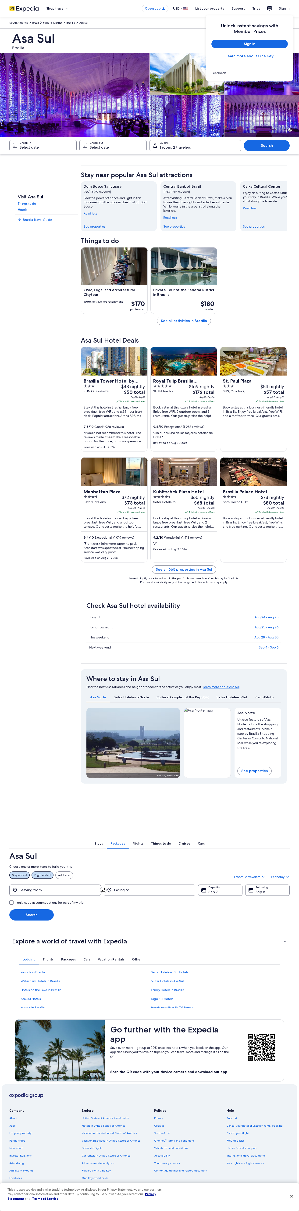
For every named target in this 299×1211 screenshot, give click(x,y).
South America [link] (18, 23)
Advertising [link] (16, 1163)
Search (267, 145)
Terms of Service (45, 1198)
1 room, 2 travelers (175, 147)
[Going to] (149, 890)
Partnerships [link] (17, 1141)
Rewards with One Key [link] (96, 1170)
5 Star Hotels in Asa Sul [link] (167, 981)
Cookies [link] (159, 1126)
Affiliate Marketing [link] (21, 1170)
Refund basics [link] (235, 1141)
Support (238, 8)
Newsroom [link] (16, 1148)
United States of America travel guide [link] (105, 1118)
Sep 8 (260, 891)
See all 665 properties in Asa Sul (184, 569)
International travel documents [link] (246, 1155)
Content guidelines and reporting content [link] (180, 1170)
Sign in (284, 8)
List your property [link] (20, 1133)
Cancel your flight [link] (238, 1133)
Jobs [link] (12, 1126)
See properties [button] (254, 771)
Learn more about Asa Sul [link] (221, 687)
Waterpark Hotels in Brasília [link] (40, 981)
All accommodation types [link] (98, 1163)
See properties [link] (94, 226)
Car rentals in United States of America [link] (106, 1155)
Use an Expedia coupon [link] (241, 1148)
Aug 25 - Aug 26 (266, 627)
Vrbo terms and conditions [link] (171, 1148)
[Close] (291, 1196)
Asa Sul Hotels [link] (31, 999)
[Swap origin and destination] (103, 890)
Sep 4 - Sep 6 (268, 647)
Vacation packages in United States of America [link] (111, 1141)
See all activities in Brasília (184, 321)
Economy (278, 877)
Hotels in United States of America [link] (103, 1126)
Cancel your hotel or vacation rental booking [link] (254, 1126)
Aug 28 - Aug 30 (266, 637)
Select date (29, 147)
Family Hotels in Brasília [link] (167, 990)
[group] (258, 732)
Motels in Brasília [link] (33, 1008)
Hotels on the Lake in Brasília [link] (41, 990)
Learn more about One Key (250, 56)
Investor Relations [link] (20, 1155)
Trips (256, 8)
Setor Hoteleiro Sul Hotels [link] (169, 972)
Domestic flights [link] (92, 1148)
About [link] (13, 1118)
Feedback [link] (15, 1178)
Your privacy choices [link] (167, 1163)
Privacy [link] (158, 1118)
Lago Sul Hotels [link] (162, 999)
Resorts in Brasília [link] (33, 972)
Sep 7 (213, 891)
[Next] (287, 206)
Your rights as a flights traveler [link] (245, 1163)
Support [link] (232, 1118)
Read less (90, 213)
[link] (249, 73)
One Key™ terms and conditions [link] (174, 1141)
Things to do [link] (27, 203)
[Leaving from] (55, 890)
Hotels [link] (22, 210)
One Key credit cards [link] (95, 1178)
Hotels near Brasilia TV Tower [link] (172, 1008)
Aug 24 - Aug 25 (266, 617)
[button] (149, 941)
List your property (209, 8)
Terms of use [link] (162, 1133)
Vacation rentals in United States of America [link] (109, 1133)
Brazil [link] (35, 23)
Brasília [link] (70, 23)
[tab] (98, 697)
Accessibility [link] (162, 1155)
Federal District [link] (52, 23)
